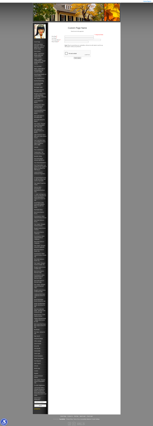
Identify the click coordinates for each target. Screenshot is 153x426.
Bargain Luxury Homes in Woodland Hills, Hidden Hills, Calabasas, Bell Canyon (40, 96)
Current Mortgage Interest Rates (38, 84)
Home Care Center (39, 358)
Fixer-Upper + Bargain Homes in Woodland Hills (39, 381)
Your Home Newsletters (40, 162)
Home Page (37, 42)
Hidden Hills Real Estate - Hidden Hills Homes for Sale (40, 320)
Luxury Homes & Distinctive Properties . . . (40, 173)
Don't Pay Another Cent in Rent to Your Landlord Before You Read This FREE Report (40, 167)
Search (40, 405)
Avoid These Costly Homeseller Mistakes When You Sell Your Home (39, 205)
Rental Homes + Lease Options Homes (39, 315)
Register (36, 373)
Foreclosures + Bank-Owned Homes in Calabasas (39, 237)
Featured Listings (38, 338)
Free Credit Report (38, 149)
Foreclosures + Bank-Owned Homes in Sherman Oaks (39, 276)
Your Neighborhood (39, 78)
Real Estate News (38, 209)
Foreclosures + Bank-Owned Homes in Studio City (40, 255)
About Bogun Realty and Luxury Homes (40, 75)
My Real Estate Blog (39, 81)
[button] (4, 422)
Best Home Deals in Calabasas (39, 232)
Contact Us (70, 416)
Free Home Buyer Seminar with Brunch (39, 159)
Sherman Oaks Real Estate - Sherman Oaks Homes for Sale (39, 310)
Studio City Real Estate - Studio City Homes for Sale (40, 305)
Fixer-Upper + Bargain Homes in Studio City (39, 263)
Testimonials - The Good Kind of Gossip (39, 152)
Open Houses (37, 343)
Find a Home (37, 51)
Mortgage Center (38, 87)
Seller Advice (37, 363)
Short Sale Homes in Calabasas (39, 242)
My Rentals (36, 329)
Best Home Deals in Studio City (39, 250)
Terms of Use (76, 419)
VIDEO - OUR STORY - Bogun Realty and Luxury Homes (39, 55)
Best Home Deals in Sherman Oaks (39, 271)
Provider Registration (39, 385)
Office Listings (37, 341)
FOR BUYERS (37, 351)
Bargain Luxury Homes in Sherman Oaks (40, 290)
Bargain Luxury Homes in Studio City (40, 267)
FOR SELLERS (37, 348)
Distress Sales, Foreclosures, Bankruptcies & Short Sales (39, 189)
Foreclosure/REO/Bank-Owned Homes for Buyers (40, 111)
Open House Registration (37, 398)
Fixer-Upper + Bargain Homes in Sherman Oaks (39, 286)
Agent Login (83, 416)
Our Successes (37, 66)
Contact (36, 371)
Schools (36, 147)
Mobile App (37, 368)
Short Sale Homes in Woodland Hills (39, 116)
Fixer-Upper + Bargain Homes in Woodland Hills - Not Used (39, 125)
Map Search (37, 336)
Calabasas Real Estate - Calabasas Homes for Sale (40, 295)
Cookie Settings (96, 419)
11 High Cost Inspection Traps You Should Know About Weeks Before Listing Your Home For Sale (40, 197)
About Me (36, 346)
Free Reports (37, 361)
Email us (38, 409)
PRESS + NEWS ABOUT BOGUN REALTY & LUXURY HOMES (39, 70)
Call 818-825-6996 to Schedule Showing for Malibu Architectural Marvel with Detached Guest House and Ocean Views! (40, 391)
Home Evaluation (38, 356)
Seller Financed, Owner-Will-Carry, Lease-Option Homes (40, 136)
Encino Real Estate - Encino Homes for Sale (39, 300)
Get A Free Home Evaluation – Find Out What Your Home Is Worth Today (39, 47)
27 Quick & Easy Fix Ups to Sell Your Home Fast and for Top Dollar (40, 179)
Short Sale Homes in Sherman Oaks (39, 281)
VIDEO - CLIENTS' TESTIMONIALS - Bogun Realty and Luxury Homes (40, 62)
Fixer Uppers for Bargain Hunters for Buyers (39, 130)
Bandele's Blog (38, 156)
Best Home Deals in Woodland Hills (39, 90)
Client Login (37, 353)
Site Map (76, 416)
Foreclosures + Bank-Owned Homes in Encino (40, 216)
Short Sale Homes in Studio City (39, 259)
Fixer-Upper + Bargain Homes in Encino (39, 224)
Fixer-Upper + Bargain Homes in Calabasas (39, 246)
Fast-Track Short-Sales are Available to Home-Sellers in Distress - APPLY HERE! (40, 142)
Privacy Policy (69, 419)
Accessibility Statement (85, 419)
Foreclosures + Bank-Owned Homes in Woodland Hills (39, 106)
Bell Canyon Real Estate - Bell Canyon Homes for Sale (40, 325)
